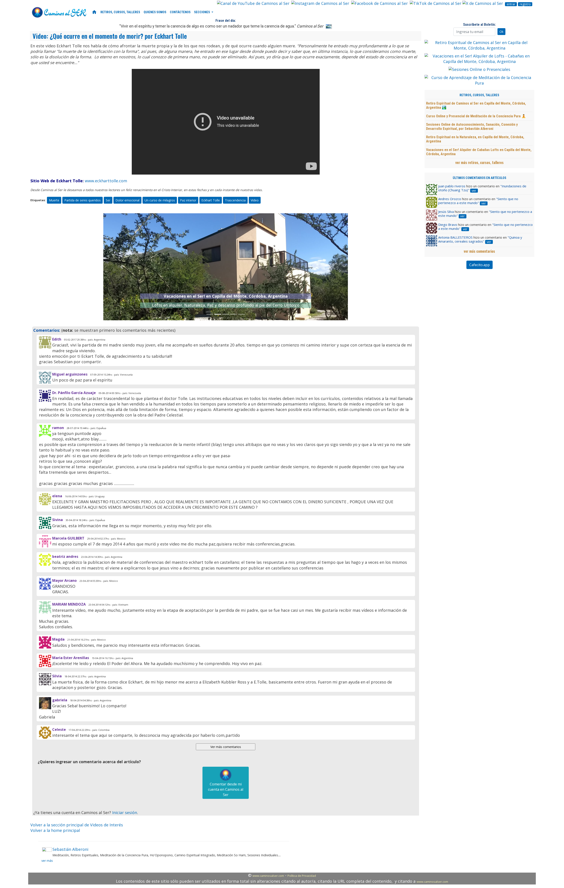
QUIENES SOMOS (155, 12)
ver (474, 191)
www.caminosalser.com (268, 876)
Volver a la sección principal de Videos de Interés (76, 824)
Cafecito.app (479, 264)
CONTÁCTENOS (180, 12)
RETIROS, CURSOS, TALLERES (120, 12)
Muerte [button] (54, 200)
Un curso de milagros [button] (160, 200)
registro (525, 4)
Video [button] (255, 200)
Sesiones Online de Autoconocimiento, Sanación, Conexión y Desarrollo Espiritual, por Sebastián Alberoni (472, 126)
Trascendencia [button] (235, 200)
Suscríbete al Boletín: (479, 24)
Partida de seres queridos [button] (82, 200)
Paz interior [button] (188, 200)
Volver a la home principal (55, 830)
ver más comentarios (479, 251)
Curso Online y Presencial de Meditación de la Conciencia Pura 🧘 (476, 116)
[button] (121, 266)
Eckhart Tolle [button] (210, 200)
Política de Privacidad (302, 876)
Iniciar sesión (124, 812)
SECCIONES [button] (202, 12)
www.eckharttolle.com (106, 180)
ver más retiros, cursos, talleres (479, 162)
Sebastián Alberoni (70, 849)
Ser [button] (108, 200)
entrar (511, 4)
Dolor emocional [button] (127, 200)
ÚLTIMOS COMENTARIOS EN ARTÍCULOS (479, 178)
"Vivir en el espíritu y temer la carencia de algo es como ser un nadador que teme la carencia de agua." (221, 26)
